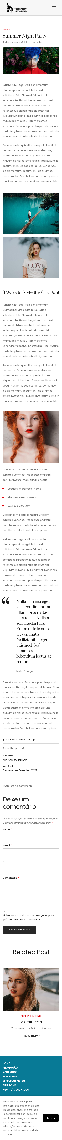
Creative (20, 739)
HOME (6, 1063)
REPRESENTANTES (14, 1081)
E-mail (7, 845)
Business (10, 739)
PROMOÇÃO (10, 1067)
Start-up (30, 739)
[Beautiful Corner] (31, 989)
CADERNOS (10, 1072)
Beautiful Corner (31, 1022)
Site (5, 861)
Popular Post (27, 1015)
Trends (38, 1015)
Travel (6, 29)
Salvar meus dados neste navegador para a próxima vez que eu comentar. (29, 917)
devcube (36, 42)
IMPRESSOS (10, 1076)
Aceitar (50, 1118)
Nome (7, 829)
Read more (31, 1035)
